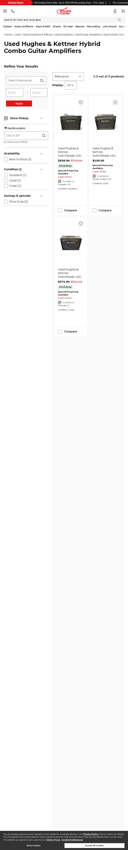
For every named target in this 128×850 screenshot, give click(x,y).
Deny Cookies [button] (33, 846)
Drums (57, 26)
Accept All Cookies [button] (94, 846)
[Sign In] (115, 11)
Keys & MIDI (43, 26)
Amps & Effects (23, 26)
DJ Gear (68, 26)
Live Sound (109, 26)
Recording (93, 26)
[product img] (71, 121)
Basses (80, 26)
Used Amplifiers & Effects (37, 34)
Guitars (7, 26)
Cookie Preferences (72, 840)
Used (17, 34)
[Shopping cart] (123, 11)
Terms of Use (53, 840)
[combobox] (68, 76)
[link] (71, 152)
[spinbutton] (14, 93)
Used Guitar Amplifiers (88, 34)
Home (8, 34)
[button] (41, 118)
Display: (58, 85)
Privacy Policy (91, 834)
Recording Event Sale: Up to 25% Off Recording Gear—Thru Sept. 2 (70, 2)
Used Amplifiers (63, 34)
